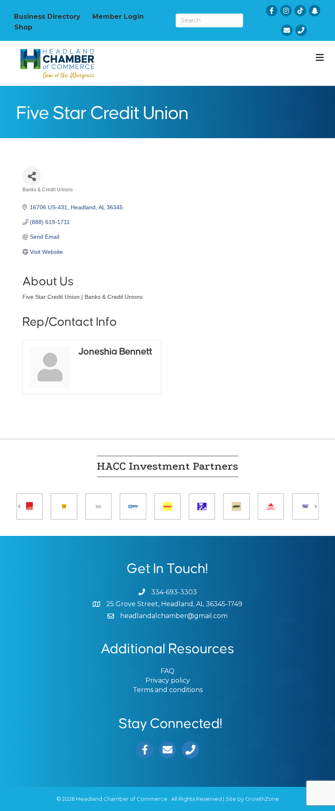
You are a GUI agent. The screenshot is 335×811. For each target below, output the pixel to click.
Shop (23, 27)
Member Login (118, 16)
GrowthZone (262, 798)
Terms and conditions (168, 690)
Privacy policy (167, 680)
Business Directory (47, 16)
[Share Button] (31, 176)
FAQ (167, 671)
